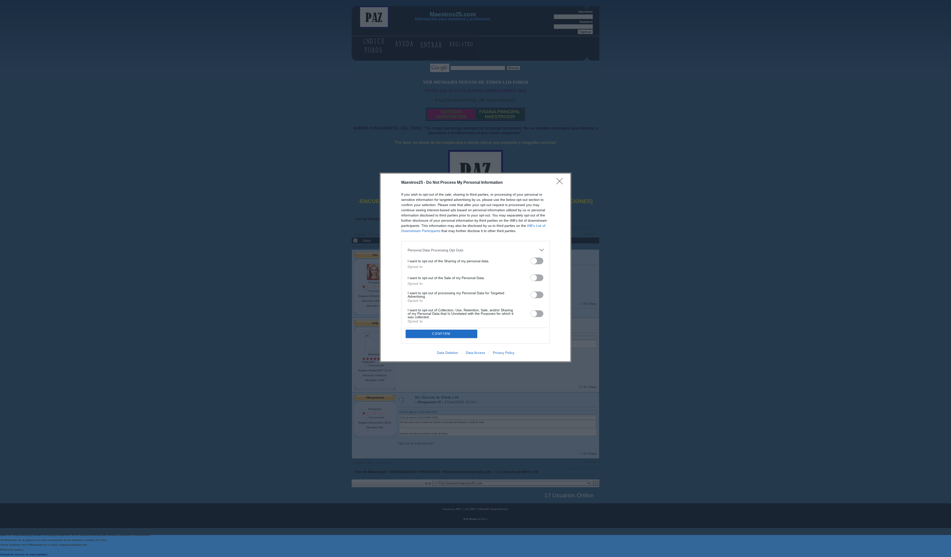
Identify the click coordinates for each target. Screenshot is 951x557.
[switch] (536, 261)
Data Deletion (447, 353)
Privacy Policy (503, 353)
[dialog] (475, 267)
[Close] (561, 182)
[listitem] (475, 250)
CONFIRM (441, 334)
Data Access (475, 353)
